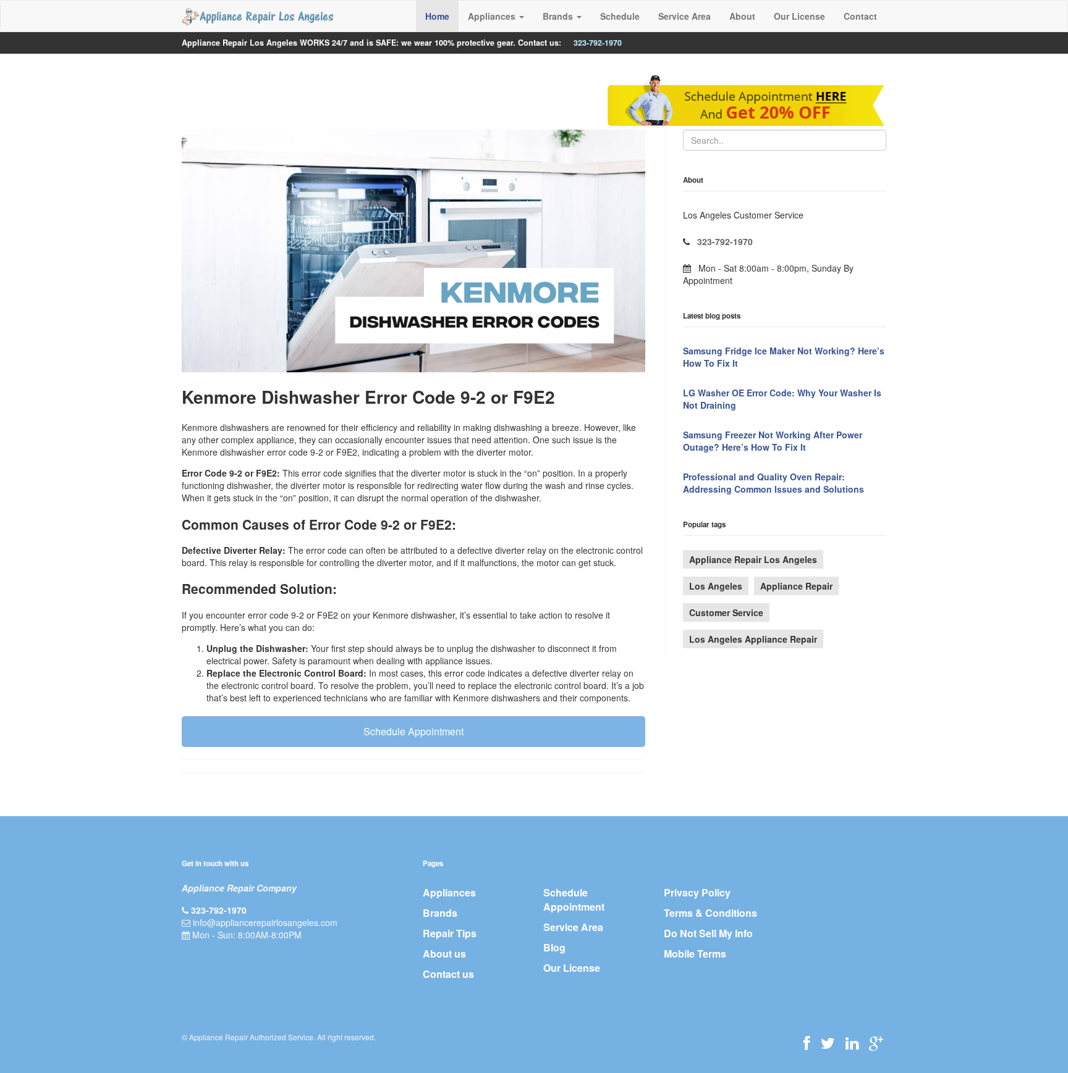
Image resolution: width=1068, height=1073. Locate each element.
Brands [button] (559, 16)
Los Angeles (715, 586)
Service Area (684, 16)
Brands (440, 913)
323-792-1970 (598, 42)
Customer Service (726, 612)
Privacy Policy (697, 892)
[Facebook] (806, 1043)
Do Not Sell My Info (708, 933)
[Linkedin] (852, 1043)
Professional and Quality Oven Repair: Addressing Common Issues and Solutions (773, 482)
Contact (860, 16)
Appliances (449, 892)
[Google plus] (876, 1043)
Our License (799, 16)
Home (437, 16)
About (742, 16)
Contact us (448, 974)
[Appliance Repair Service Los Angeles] (257, 16)
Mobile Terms (695, 953)
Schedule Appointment (413, 731)
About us (444, 953)
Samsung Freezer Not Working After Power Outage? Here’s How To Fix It (772, 440)
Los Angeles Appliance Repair (753, 639)
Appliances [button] (493, 16)
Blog (554, 947)
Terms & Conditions (710, 913)
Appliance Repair (796, 586)
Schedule (620, 16)
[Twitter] (828, 1043)
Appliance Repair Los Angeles (753, 559)
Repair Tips (450, 933)
